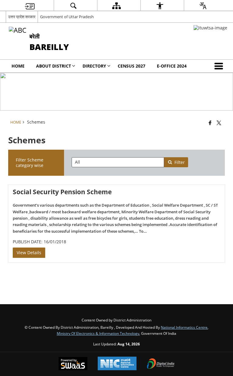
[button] (220, 66)
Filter (179, 162)
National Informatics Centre (184, 327)
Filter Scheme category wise (29, 162)
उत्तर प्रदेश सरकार (21, 16)
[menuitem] (29, 5)
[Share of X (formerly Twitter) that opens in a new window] (219, 122)
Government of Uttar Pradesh (67, 16)
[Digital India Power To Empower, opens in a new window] (160, 364)
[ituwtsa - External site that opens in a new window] (210, 28)
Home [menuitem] (18, 66)
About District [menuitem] (53, 66)
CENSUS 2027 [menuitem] (131, 66)
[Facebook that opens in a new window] (210, 122)
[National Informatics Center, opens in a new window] (117, 364)
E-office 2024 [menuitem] (172, 66)
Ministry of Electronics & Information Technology (98, 333)
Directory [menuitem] (94, 66)
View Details (29, 252)
